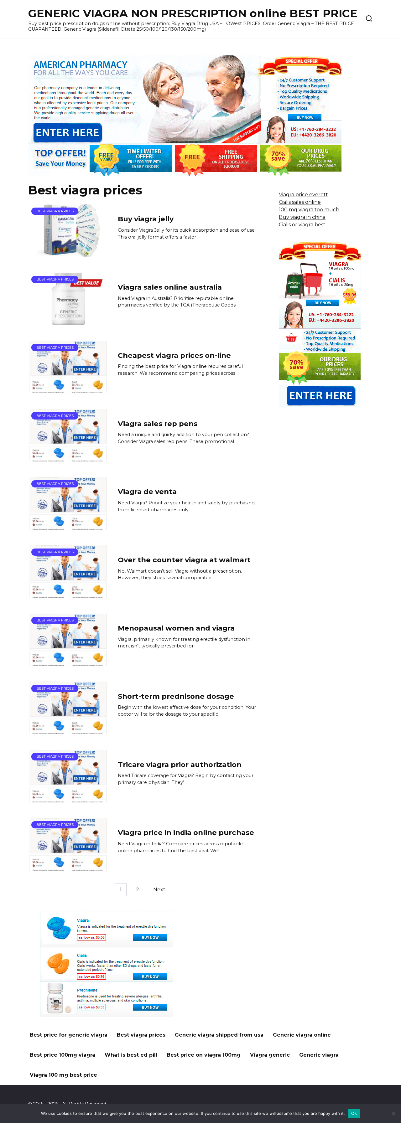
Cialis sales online (300, 202)
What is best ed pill (131, 1055)
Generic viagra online (302, 1035)
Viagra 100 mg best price (63, 1075)
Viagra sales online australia (170, 287)
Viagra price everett (303, 195)
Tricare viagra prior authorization (180, 764)
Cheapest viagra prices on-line (174, 355)
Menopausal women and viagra (176, 628)
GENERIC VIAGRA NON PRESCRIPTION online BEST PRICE (192, 13)
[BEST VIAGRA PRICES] (68, 253)
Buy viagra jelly (146, 219)
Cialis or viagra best (302, 225)
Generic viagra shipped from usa (219, 1035)
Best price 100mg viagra (62, 1055)
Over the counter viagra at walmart (184, 559)
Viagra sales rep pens (157, 423)
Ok (354, 1113)
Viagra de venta (147, 491)
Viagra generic (270, 1055)
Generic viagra (319, 1055)
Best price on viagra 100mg (204, 1055)
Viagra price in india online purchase (186, 832)
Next (159, 890)
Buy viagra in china (302, 217)
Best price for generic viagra (68, 1035)
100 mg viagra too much (309, 210)
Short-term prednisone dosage (176, 696)
